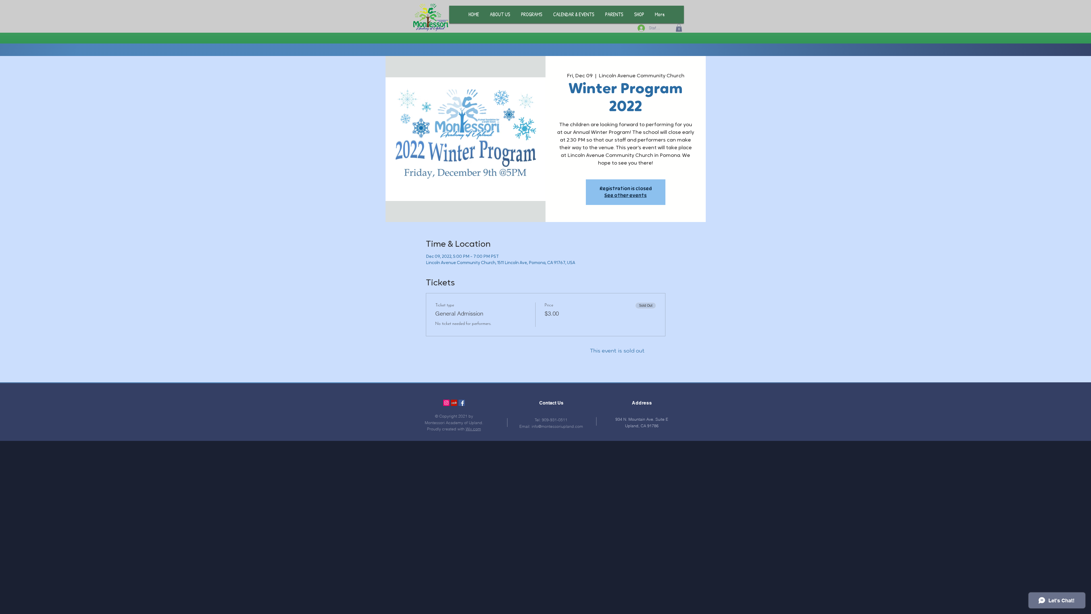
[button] (679, 28)
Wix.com (473, 429)
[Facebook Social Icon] (462, 403)
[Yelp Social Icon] (454, 403)
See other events (625, 195)
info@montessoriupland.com (557, 426)
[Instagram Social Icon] (446, 403)
